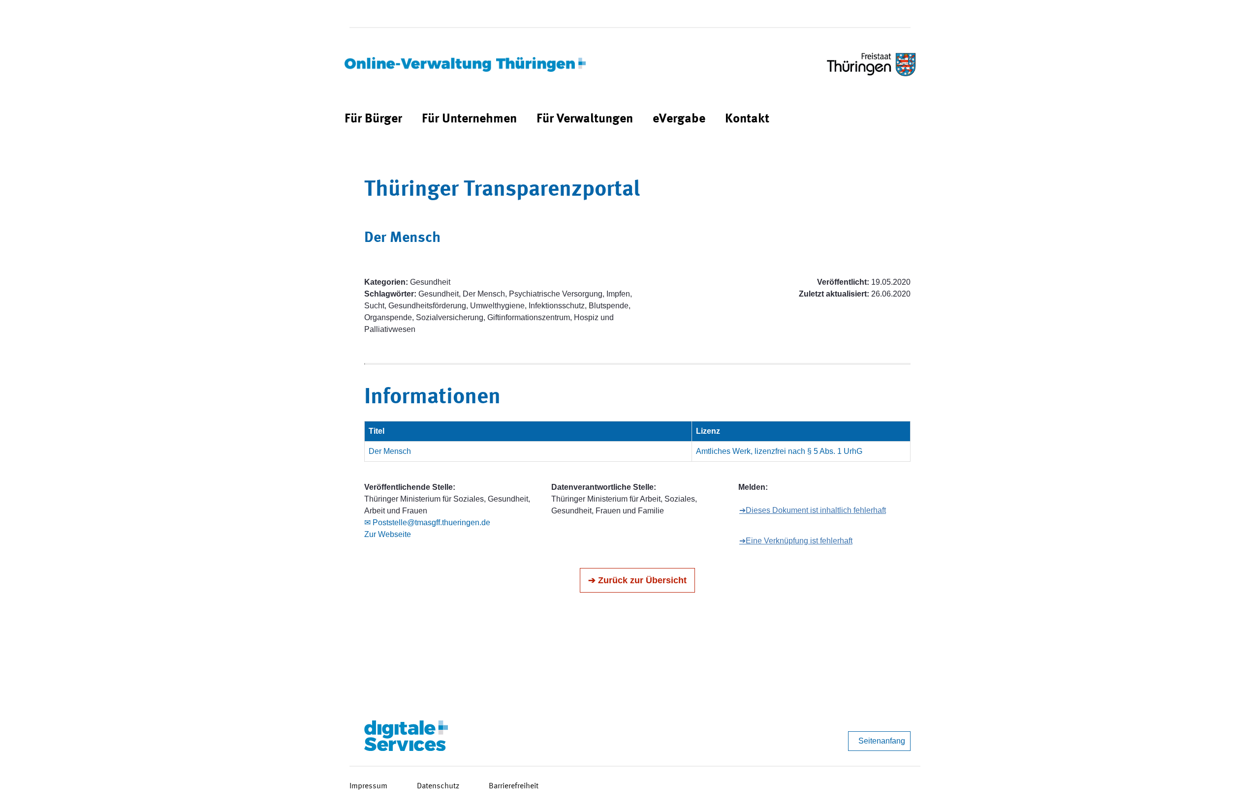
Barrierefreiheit (513, 786)
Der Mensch (390, 451)
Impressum (368, 786)
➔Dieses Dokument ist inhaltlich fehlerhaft (812, 510)
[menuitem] (373, 119)
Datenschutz (438, 786)
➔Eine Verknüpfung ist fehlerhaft (795, 541)
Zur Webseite (387, 534)
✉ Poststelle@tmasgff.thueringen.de (427, 522)
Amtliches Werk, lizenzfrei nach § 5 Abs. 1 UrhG (779, 451)
